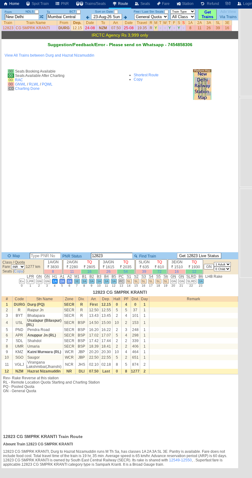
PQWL (47, 84)
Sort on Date (104, 11)
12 (194, 271)
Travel (142, 23)
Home (13, 4)
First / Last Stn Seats (148, 11)
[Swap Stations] (41, 17)
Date (90, 23)
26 (209, 28)
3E (227, 23)
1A (190, 23)
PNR (64, 4)
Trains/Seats (95, 4)
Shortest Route (146, 75)
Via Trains (228, 17)
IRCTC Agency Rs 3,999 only (120, 35)
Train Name (36, 23)
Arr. (116, 23)
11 (200, 28)
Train (8, 23)
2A (199, 23)
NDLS (30, 11)
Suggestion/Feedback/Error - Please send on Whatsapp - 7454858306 (120, 44)
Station (187, 4)
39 (218, 28)
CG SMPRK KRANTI (33, 28)
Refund (212, 4)
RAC (19, 80)
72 (159, 271)
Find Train (147, 256)
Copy (138, 79)
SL (218, 23)
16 (227, 28)
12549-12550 (180, 460)
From (8, 12)
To (48, 12)
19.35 (142, 28)
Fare (165, 4)
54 (126, 271)
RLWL (34, 84)
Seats (145, 4)
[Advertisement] (120, 411)
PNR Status (71, 256)
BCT (73, 11)
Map (16, 256)
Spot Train (40, 4)
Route (122, 4)
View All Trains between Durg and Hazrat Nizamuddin (49, 55)
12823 (8, 28)
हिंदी (228, 4)
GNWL (20, 84)
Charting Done (27, 88)
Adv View (228, 12)
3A (209, 23)
